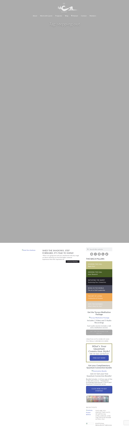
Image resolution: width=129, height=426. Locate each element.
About (35, 16)
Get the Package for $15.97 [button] (99, 332)
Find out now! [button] (99, 358)
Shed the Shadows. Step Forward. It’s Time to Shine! (58, 251)
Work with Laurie (46, 16)
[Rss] (102, 254)
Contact (84, 16)
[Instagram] (95, 254)
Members (93, 16)
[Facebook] (91, 254)
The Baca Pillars (95, 259)
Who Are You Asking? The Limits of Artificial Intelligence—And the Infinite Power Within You (103, 415)
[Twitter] (106, 254)
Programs (58, 16)
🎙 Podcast (74, 16)
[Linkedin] (99, 254)
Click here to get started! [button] (99, 390)
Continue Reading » (72, 261)
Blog (66, 16)
